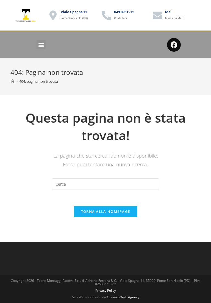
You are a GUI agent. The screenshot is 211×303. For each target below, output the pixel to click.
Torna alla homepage (105, 211)
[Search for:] (105, 183)
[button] (41, 44)
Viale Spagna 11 (74, 12)
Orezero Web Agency (123, 297)
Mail (169, 12)
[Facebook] (174, 45)
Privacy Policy (105, 290)
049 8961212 (124, 12)
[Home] (12, 81)
